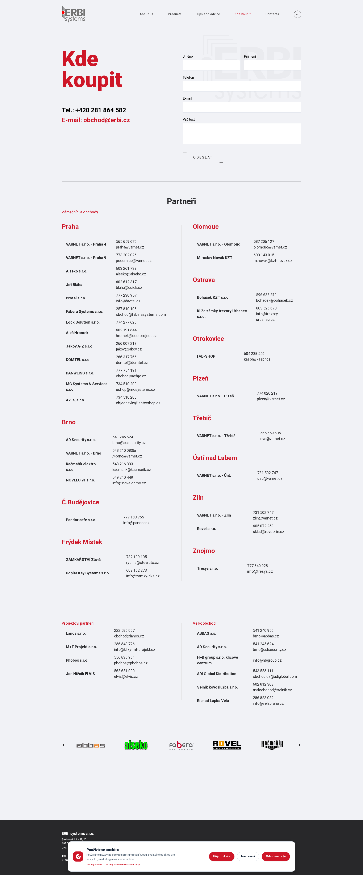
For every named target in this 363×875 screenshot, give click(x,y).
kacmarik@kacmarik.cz (131, 469)
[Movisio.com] (73, 14)
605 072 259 (263, 526)
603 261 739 (126, 268)
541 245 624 (122, 437)
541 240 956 (263, 630)
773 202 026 (126, 255)
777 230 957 (126, 295)
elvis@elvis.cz (126, 676)
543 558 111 (263, 671)
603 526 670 (266, 308)
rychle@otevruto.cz (142, 562)
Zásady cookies (95, 864)
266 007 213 (126, 343)
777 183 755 (133, 517)
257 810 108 (126, 309)
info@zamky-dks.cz (143, 576)
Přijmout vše (221, 856)
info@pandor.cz (136, 523)
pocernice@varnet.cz (134, 260)
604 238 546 (254, 353)
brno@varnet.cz (129, 456)
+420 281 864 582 (100, 110)
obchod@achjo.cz (131, 376)
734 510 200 (126, 384)
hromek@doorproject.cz (136, 335)
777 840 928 (257, 565)
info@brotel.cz (128, 301)
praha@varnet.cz (130, 247)
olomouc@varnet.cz (270, 247)
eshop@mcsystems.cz (135, 389)
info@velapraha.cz (268, 703)
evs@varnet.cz (272, 438)
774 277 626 (126, 322)
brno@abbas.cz (266, 636)
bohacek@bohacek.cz (274, 300)
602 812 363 (263, 684)
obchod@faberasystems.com (141, 314)
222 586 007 (124, 630)
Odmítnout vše (276, 856)
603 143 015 (264, 255)
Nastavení (248, 856)
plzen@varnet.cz (271, 399)
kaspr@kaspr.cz (257, 359)
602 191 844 (126, 330)
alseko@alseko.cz (131, 274)
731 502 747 (267, 473)
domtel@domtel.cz (132, 362)
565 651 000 (124, 671)
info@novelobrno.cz (129, 483)
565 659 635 (270, 433)
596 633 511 (266, 294)
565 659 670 (126, 241)
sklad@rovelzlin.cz (268, 531)
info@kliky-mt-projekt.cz (134, 649)
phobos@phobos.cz (131, 663)
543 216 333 (122, 464)
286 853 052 (263, 697)
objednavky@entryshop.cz (138, 403)
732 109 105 (136, 557)
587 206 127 (264, 241)
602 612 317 (126, 282)
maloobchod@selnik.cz (272, 690)
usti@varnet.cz (270, 478)
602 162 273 (136, 570)
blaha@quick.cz (129, 287)
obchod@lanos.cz (129, 636)
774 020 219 (267, 393)
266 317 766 (126, 357)
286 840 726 (124, 644)
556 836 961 (124, 657)
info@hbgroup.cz (267, 660)
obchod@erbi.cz (106, 120)
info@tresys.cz (260, 571)
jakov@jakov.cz (129, 349)
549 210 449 (122, 477)
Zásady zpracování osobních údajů (123, 864)
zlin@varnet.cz (265, 518)
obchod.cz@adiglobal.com (275, 676)
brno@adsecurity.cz (129, 442)
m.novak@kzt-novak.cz (273, 260)
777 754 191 (126, 370)
